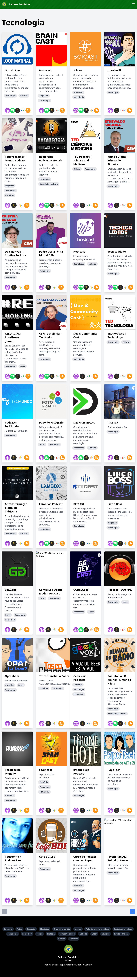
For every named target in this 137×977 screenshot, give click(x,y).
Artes (19, 929)
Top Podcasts (66, 964)
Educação (31, 929)
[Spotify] (11, 110)
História (51, 934)
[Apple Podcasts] (6, 110)
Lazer (94, 934)
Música (78, 929)
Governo (105, 934)
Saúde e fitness (121, 934)
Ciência (61, 938)
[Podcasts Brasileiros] (68, 949)
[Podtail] (17, 110)
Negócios (44, 929)
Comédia (8, 929)
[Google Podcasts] (22, 110)
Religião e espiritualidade (97, 929)
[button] (133, 4)
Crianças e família (62, 929)
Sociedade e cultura (123, 929)
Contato (88, 964)
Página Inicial (51, 964)
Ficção (39, 934)
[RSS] (27, 110)
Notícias (83, 934)
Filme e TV (27, 934)
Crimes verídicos (67, 934)
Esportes (74, 938)
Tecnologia (13, 934)
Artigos (79, 964)
